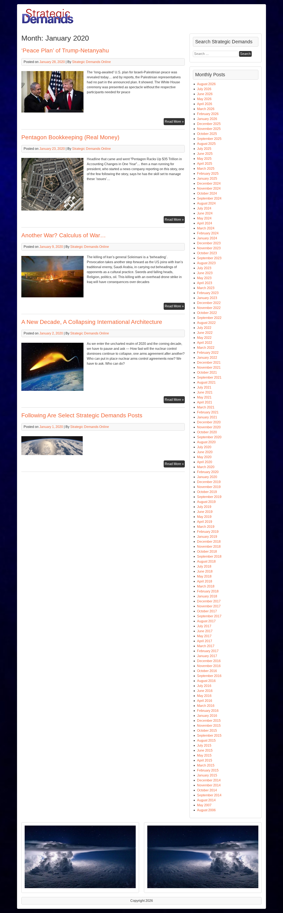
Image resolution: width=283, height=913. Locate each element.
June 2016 (205, 691)
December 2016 (209, 661)
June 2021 (205, 392)
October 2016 (207, 671)
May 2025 (204, 158)
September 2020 (209, 437)
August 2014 (206, 800)
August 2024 (206, 203)
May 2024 (204, 218)
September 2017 (209, 616)
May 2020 (204, 457)
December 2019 (209, 482)
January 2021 (207, 417)
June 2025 (205, 153)
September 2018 (209, 556)
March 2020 (205, 467)
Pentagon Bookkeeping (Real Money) (70, 137)
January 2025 (207, 178)
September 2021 (209, 377)
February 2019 (208, 531)
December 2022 (209, 303)
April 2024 (204, 223)
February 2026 (208, 114)
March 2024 (205, 228)
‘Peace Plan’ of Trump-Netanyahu (65, 50)
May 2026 (204, 99)
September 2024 (209, 198)
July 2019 (204, 507)
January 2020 (207, 477)
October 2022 (207, 313)
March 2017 (205, 646)
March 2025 (205, 168)
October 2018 (207, 551)
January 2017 (207, 656)
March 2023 (205, 288)
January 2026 (207, 119)
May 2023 (204, 278)
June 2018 (205, 571)
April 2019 (204, 521)
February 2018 (208, 591)
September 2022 (209, 318)
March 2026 (205, 109)
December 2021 (209, 362)
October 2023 (207, 253)
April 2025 (204, 163)
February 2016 (208, 710)
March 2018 (205, 586)
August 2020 (206, 442)
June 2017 (205, 631)
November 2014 (209, 785)
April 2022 (204, 342)
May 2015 (204, 755)
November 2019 (209, 487)
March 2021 (205, 407)
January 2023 (207, 298)
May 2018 (204, 576)
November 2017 (209, 606)
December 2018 (209, 541)
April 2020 (204, 462)
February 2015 (208, 770)
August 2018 (206, 561)
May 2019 (204, 516)
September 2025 (209, 138)
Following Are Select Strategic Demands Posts (81, 415)
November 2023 (209, 248)
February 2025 (208, 173)
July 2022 (204, 327)
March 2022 (205, 347)
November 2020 (209, 427)
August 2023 (206, 263)
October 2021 (207, 372)
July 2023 (204, 268)
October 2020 (207, 432)
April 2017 (204, 641)
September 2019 (209, 497)
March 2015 (205, 765)
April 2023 (204, 283)
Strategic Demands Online (91, 62)
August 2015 (206, 740)
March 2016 (205, 705)
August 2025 (206, 143)
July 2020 (204, 447)
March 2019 (205, 526)
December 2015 (209, 720)
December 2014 (209, 780)
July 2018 (204, 566)
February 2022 (208, 352)
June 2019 (205, 511)
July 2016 (204, 686)
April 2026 (204, 104)
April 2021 (204, 402)
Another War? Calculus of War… (63, 235)
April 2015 (204, 760)
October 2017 (207, 611)
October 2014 (207, 790)
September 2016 (209, 676)
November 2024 (209, 188)
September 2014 (209, 795)
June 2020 (205, 452)
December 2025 (209, 124)
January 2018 (207, 596)
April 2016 (204, 700)
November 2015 (209, 725)
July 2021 (204, 387)
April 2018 (204, 581)
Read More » (175, 122)
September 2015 (209, 735)
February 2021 (208, 412)
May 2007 (204, 805)
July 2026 (204, 89)
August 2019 (206, 502)
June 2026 (205, 94)
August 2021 (206, 382)
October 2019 (207, 492)
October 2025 (207, 134)
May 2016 (204, 695)
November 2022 (209, 308)
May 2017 (204, 636)
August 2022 (206, 323)
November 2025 (209, 129)
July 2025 (204, 148)
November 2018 (209, 546)
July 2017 (204, 626)
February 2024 (208, 233)
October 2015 (207, 730)
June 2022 (205, 332)
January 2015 (207, 775)
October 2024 (207, 193)
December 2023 (209, 243)
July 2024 (204, 208)
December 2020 (209, 422)
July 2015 (204, 745)
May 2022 (204, 337)
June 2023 (205, 273)
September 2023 (209, 258)
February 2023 (208, 293)
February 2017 (208, 651)
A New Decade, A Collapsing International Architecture (91, 322)
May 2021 (204, 397)
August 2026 (206, 84)
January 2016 (207, 715)
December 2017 (209, 601)
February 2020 (208, 472)
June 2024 (205, 213)
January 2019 (207, 536)
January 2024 (207, 238)
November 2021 (209, 367)
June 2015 (205, 750)
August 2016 (206, 681)
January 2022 (207, 357)
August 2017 (206, 621)
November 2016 (209, 666)
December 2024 (209, 183)
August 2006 (206, 810)
